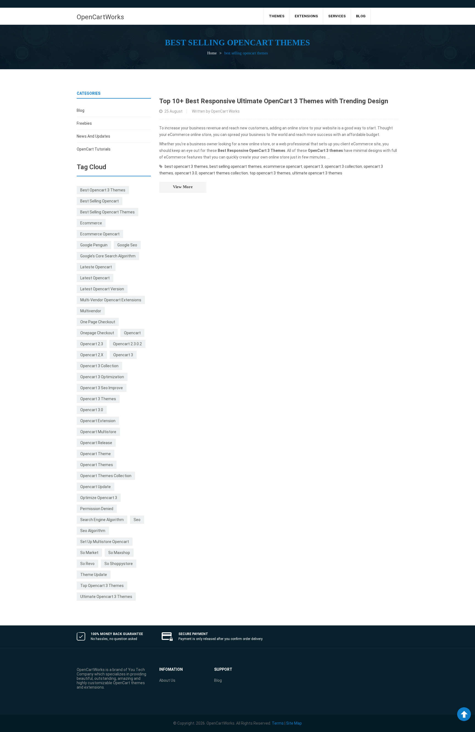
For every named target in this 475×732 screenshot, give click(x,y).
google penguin (93, 245)
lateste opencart (96, 267)
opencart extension (97, 421)
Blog (80, 110)
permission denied (96, 508)
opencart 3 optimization (102, 377)
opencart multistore (98, 432)
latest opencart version (102, 289)
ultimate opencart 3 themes (106, 596)
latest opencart (95, 278)
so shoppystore (118, 563)
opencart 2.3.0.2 (127, 344)
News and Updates (93, 136)
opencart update (95, 487)
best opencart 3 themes (102, 190)
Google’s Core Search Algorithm (108, 256)
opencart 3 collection (99, 366)
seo (137, 519)
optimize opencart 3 (98, 498)
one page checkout (97, 322)
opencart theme (95, 454)
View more (183, 187)
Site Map (294, 723)
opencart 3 (123, 355)
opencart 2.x (91, 355)
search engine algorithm (102, 519)
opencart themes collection (105, 476)
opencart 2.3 (91, 344)
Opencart (132, 333)
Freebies (84, 123)
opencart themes (96, 465)
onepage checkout (97, 333)
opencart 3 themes (98, 399)
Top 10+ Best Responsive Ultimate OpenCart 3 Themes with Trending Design (273, 101)
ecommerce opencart (100, 234)
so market (89, 552)
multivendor (90, 311)
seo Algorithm (92, 530)
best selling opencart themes (107, 212)
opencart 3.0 (91, 410)
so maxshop (119, 552)
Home (212, 53)
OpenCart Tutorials (94, 149)
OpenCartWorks (100, 17)
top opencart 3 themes (102, 585)
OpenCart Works (225, 111)
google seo (127, 245)
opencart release (96, 443)
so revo (87, 563)
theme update (93, 574)
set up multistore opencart (104, 541)
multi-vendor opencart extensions (110, 300)
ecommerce (91, 223)
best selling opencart (99, 201)
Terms (278, 723)
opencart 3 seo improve (101, 388)
